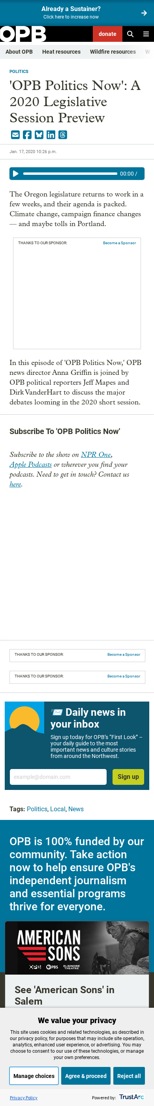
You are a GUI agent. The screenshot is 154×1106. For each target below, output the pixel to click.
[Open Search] (130, 34)
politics (18, 71)
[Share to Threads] (63, 135)
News (76, 809)
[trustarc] (131, 1097)
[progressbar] (70, 174)
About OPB (19, 52)
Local (58, 809)
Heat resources (61, 52)
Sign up (128, 776)
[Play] (15, 173)
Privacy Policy (24, 1097)
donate (107, 34)
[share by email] (15, 135)
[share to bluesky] (39, 135)
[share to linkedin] (51, 135)
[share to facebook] (27, 135)
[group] (77, 173)
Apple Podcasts (30, 464)
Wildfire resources (113, 52)
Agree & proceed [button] (86, 1076)
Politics (37, 809)
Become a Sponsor (119, 243)
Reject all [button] (129, 1076)
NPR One (96, 454)
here (15, 484)
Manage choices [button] (33, 1076)
